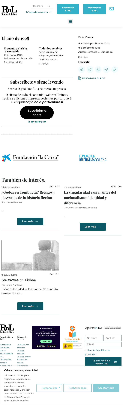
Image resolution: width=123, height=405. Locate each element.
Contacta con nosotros (23, 346)
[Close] (120, 368)
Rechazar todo (78, 388)
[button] (70, 21)
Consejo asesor (24, 357)
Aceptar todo (106, 388)
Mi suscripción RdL (6, 355)
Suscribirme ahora (37, 113)
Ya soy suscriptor (37, 121)
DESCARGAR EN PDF (93, 78)
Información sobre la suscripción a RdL (6, 364)
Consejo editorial (20, 352)
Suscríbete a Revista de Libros (5, 348)
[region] (61, 385)
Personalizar (49, 388)
